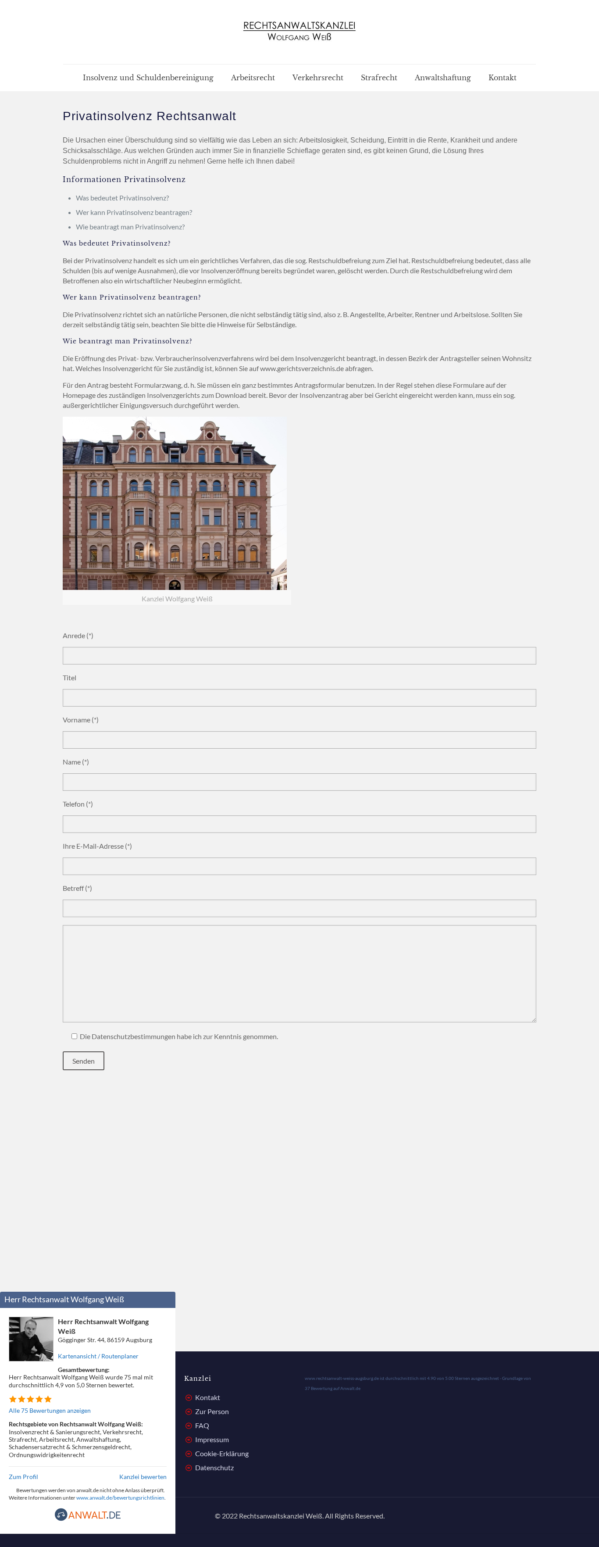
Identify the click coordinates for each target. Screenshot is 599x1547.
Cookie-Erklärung (222, 1453)
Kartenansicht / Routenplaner (98, 1356)
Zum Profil (23, 1476)
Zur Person (212, 1411)
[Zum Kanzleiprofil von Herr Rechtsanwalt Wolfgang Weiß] (31, 1358)
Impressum (212, 1439)
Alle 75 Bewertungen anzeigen (50, 1410)
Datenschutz (214, 1467)
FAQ (202, 1425)
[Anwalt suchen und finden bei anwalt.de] (88, 1518)
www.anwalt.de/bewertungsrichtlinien (120, 1497)
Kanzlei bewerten (143, 1476)
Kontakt (207, 1397)
